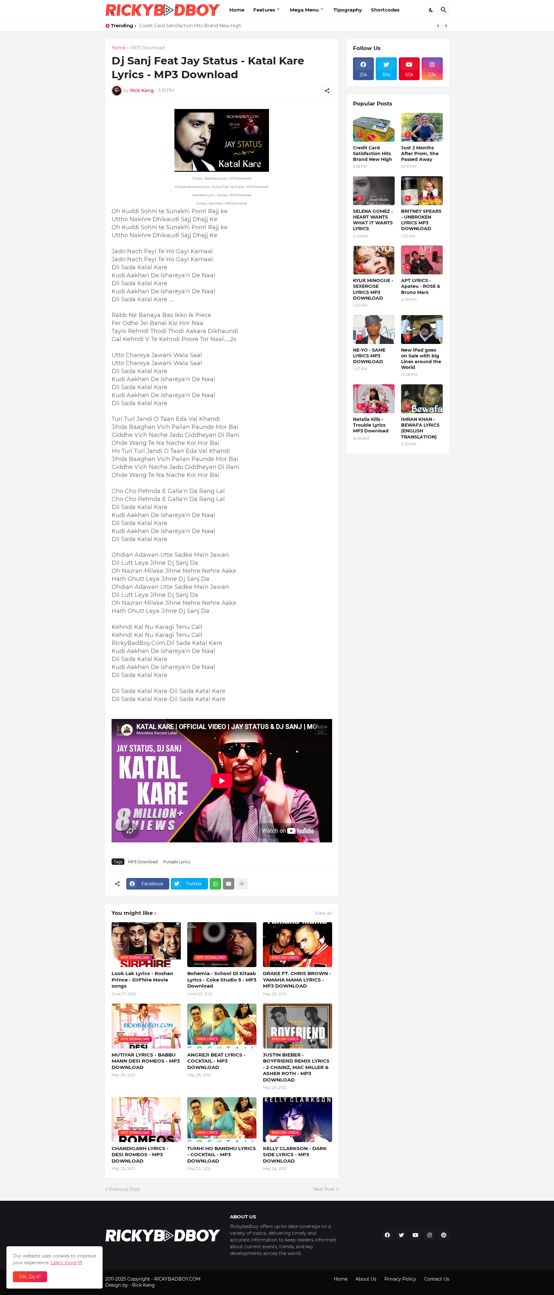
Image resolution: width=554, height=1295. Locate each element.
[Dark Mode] (431, 9)
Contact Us (436, 1279)
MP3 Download (147, 48)
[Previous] (438, 25)
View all (323, 913)
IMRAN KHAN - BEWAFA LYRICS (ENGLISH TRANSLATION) (420, 428)
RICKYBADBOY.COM (177, 1279)
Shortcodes (385, 10)
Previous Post (124, 1189)
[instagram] (429, 1235)
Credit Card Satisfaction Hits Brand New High (190, 26)
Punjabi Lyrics (176, 861)
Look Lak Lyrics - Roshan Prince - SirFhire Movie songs (142, 979)
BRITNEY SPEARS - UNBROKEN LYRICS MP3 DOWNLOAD (421, 220)
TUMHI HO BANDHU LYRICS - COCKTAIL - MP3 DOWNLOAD (221, 1154)
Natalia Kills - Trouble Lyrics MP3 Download (371, 425)
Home (236, 10)
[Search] (443, 9)
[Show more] (242, 884)
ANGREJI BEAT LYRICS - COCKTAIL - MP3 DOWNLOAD (216, 1061)
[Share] (327, 91)
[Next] (446, 25)
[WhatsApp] (215, 884)
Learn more (64, 1263)
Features (264, 10)
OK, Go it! (30, 1277)
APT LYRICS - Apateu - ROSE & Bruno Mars (420, 286)
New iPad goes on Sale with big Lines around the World (421, 359)
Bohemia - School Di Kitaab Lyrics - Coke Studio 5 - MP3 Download (221, 979)
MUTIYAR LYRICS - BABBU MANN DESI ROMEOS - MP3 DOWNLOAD (146, 1061)
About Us (366, 1279)
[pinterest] (443, 1235)
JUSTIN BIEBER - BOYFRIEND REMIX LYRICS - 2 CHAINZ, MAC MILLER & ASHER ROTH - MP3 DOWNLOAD (296, 1067)
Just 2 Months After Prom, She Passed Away (420, 153)
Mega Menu (304, 10)
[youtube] (415, 1235)
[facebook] (387, 1235)
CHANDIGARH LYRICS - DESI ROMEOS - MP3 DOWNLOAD (140, 1154)
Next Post (324, 1189)
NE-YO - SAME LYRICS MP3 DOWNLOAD (369, 355)
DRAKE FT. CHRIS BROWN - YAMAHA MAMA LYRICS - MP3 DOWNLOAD (297, 979)
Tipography (347, 10)
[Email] (228, 884)
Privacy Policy (400, 1279)
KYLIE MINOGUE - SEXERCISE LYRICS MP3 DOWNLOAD (373, 289)
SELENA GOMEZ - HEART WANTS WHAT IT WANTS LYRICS (373, 220)
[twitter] (401, 1235)
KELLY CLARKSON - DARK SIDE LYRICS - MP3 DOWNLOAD (295, 1154)
